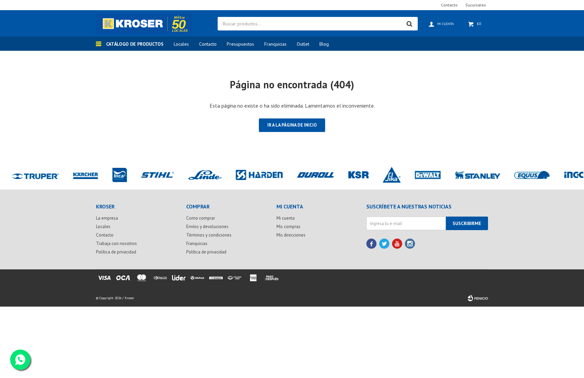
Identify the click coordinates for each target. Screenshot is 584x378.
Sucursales (475, 4)
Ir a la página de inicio (292, 125)
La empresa (107, 218)
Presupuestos (240, 44)
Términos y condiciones (209, 235)
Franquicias (275, 44)
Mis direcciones (291, 235)
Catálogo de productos (135, 44)
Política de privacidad (116, 252)
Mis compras (288, 226)
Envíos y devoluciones (207, 226)
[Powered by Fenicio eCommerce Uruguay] (478, 298)
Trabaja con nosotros (116, 243)
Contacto (208, 44)
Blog (324, 44)
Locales (181, 44)
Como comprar (200, 218)
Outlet (303, 44)
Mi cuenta (285, 218)
